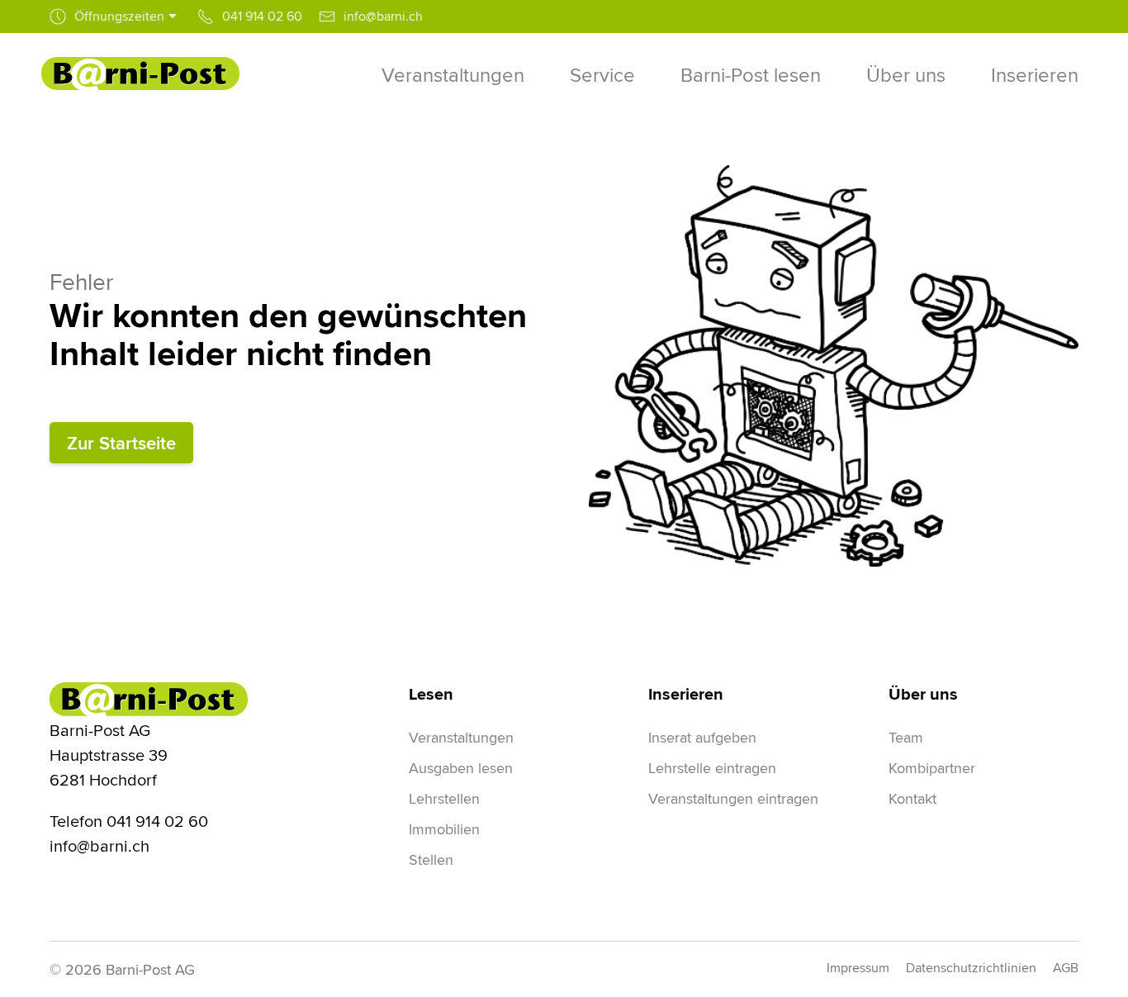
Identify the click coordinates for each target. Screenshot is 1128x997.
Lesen (431, 693)
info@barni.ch (99, 845)
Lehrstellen (444, 798)
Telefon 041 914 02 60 (129, 821)
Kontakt (912, 798)
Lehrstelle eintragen (712, 767)
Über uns (923, 693)
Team (906, 737)
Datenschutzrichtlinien (971, 967)
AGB (1065, 967)
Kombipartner (932, 767)
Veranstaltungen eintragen (733, 798)
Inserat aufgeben (702, 737)
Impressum (858, 967)
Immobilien (444, 829)
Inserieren (685, 693)
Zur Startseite (121, 443)
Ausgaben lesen (461, 767)
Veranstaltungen (461, 737)
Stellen (431, 859)
